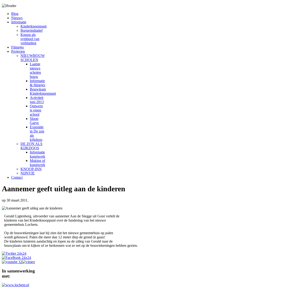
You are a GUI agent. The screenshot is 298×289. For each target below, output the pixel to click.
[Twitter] (14, 253)
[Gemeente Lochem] (15, 285)
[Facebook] (16, 258)
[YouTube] (12, 262)
